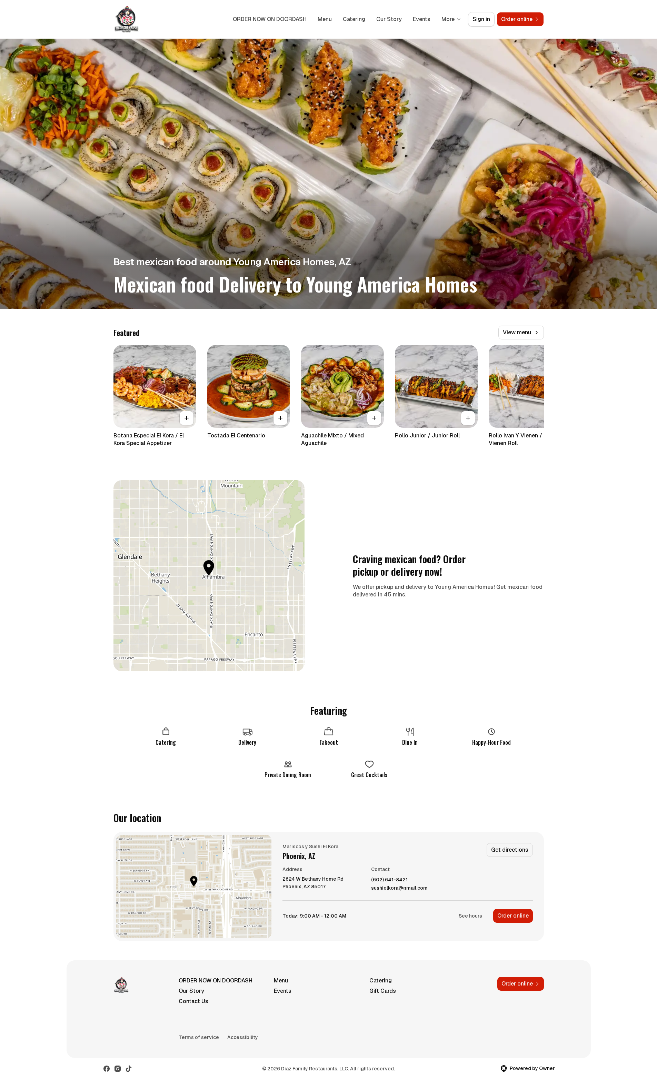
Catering (354, 19)
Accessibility (242, 1037)
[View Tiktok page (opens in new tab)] (129, 1069)
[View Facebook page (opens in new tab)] (106, 1069)
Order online (513, 915)
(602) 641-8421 (389, 880)
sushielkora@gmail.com (399, 888)
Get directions (509, 849)
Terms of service (199, 1037)
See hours (470, 916)
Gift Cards (382, 990)
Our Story (389, 19)
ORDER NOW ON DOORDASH (270, 19)
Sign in (481, 19)
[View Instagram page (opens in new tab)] (117, 1069)
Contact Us (193, 1001)
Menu (325, 19)
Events (421, 19)
